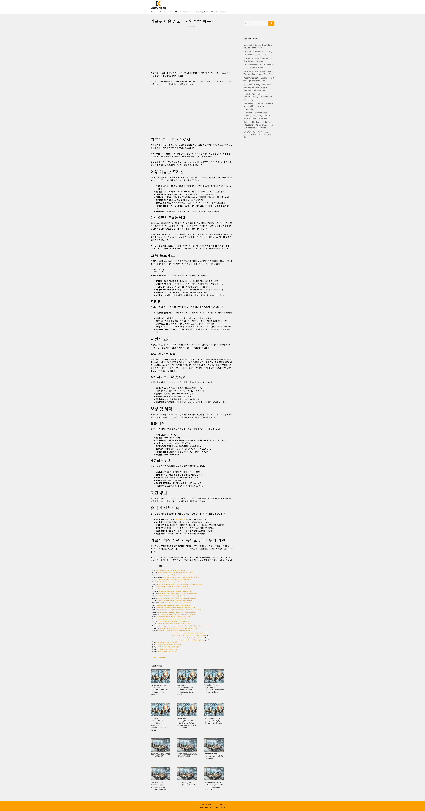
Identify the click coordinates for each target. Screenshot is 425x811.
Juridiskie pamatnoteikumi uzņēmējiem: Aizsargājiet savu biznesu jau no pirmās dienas (256, 115)
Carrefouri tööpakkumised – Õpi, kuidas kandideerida (172, 586)
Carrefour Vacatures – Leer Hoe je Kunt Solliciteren (175, 603)
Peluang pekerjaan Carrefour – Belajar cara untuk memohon (180, 577)
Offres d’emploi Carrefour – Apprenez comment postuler (175, 589)
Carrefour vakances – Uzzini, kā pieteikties (171, 596)
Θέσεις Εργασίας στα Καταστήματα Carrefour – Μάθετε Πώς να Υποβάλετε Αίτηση (185, 626)
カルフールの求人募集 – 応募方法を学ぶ (169, 647)
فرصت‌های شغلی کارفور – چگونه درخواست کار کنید (190, 640)
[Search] (271, 23)
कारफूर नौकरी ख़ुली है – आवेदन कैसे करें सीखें (166, 642)
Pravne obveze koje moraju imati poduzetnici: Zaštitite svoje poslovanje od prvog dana (257, 87)
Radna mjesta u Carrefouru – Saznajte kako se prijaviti (174, 591)
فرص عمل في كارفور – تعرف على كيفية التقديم (191, 637)
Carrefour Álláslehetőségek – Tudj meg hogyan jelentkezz (175, 600)
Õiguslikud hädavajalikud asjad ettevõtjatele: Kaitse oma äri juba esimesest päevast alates (258, 125)
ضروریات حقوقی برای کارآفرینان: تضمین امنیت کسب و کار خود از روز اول (257, 134)
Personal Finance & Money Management (175, 12)
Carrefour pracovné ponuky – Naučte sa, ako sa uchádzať (177, 614)
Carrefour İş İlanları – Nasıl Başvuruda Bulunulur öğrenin (174, 623)
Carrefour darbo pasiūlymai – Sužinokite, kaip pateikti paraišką (177, 598)
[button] (274, 12)
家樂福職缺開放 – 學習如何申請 (167, 651)
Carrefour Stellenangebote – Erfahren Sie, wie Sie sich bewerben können (180, 584)
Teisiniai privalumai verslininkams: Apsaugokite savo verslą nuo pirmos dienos (258, 106)
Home (153, 12)
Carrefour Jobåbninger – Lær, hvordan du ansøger (172, 582)
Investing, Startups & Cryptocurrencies (211, 12)
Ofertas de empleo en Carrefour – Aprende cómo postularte (176, 572)
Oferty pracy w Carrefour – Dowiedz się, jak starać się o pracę (176, 607)
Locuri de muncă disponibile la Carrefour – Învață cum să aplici (177, 612)
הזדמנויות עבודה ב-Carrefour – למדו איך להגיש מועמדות (189, 633)
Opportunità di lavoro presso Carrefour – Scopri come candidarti (177, 593)
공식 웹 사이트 (182, 519)
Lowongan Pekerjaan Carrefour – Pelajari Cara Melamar (181, 575)
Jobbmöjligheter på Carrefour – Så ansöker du (172, 619)
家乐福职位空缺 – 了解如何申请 (167, 649)
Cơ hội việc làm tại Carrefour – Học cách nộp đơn (174, 621)
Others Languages (158, 657)
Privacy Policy (210, 804)
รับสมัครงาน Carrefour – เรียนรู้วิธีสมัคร (169, 644)
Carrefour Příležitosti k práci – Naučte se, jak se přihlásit (175, 579)
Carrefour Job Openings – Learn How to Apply (171, 570)
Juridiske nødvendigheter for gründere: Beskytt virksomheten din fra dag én (257, 97)
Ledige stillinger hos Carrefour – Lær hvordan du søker (173, 605)
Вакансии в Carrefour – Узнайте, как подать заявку (174, 630)
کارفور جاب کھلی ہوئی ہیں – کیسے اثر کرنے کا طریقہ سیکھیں (189, 635)
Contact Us (221, 804)
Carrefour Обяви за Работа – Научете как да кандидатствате (179, 628)
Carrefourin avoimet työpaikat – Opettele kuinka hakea (174, 616)
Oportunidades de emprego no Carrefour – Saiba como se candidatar (180, 610)
